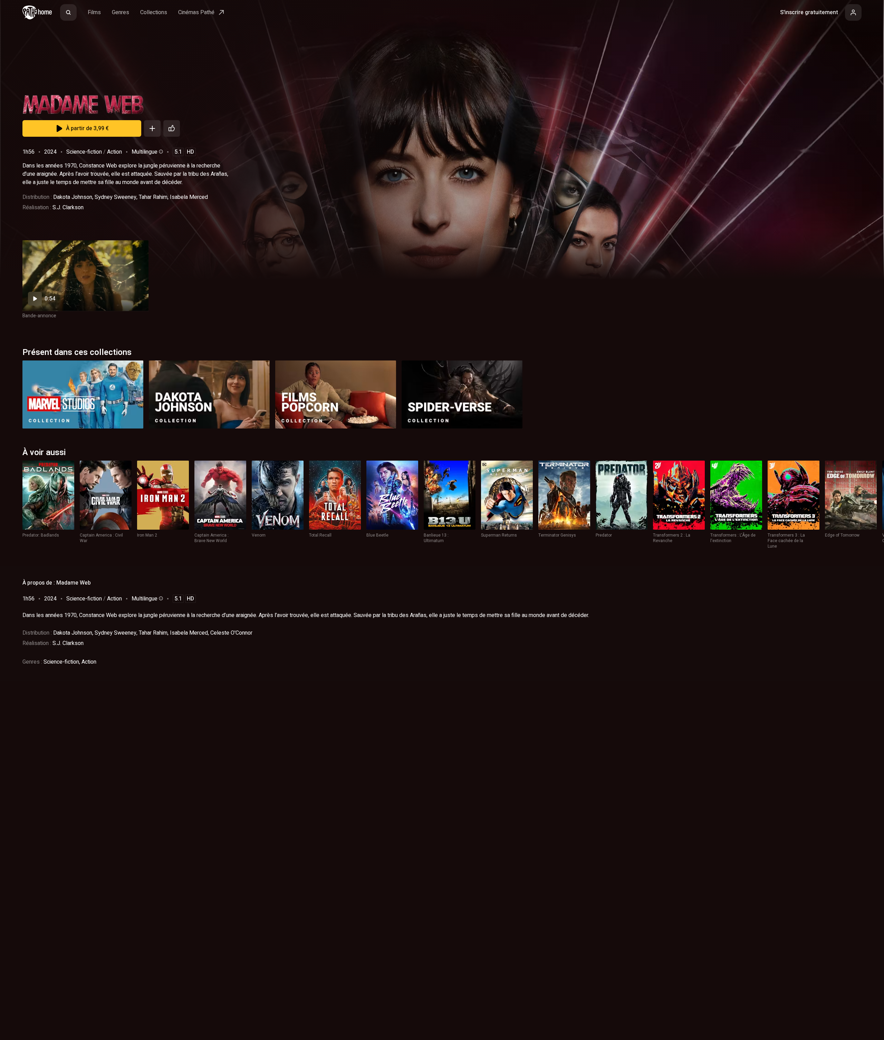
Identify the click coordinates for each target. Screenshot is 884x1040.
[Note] (171, 128)
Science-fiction (84, 152)
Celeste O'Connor (231, 633)
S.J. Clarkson (68, 207)
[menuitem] (68, 12)
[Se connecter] (853, 12)
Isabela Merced (189, 197)
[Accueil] (37, 12)
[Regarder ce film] (85, 275)
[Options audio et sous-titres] (160, 152)
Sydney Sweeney (115, 197)
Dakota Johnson (72, 197)
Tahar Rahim (153, 197)
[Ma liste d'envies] (152, 128)
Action (114, 152)
